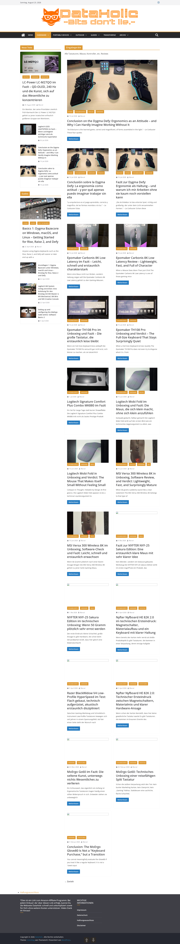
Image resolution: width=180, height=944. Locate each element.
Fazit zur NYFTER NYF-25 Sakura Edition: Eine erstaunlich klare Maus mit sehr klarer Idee (134, 551)
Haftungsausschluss (29, 892)
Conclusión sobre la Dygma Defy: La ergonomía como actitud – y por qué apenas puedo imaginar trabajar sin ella (86, 189)
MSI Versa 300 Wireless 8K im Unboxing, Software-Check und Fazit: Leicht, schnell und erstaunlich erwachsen (87, 551)
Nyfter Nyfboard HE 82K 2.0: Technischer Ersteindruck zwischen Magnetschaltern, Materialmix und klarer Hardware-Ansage (135, 700)
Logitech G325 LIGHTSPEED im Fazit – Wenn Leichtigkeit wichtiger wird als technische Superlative (47, 131)
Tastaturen (143, 684)
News (30, 35)
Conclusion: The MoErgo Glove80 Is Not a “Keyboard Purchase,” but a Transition (86, 850)
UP (86, 940)
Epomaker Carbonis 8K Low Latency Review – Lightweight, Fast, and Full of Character (136, 261)
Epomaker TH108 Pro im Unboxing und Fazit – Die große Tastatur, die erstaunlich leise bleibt (84, 335)
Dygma (70, 112)
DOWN (93, 940)
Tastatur (142, 608)
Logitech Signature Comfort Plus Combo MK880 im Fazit (86, 403)
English (90, 112)
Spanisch (101, 173)
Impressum (81, 910)
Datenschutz (82, 915)
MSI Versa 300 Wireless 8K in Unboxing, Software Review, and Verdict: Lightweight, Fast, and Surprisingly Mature (136, 479)
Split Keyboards (43, 223)
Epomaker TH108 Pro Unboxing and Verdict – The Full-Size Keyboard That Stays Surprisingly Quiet (136, 335)
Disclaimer (81, 925)
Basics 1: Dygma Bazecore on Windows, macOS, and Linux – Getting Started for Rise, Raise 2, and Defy (40, 235)
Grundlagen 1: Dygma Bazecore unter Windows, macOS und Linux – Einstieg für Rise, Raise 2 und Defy (48, 270)
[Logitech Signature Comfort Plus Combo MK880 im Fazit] (88, 379)
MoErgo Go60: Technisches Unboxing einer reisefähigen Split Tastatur (135, 775)
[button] (47, 35)
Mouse (141, 392)
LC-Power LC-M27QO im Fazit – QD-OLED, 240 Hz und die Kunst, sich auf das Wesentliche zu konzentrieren (39, 91)
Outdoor (80, 35)
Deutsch (119, 173)
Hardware (41, 35)
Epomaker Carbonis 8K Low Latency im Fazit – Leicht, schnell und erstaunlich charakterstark (86, 263)
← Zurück (69, 881)
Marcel (82, 116)
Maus (92, 464)
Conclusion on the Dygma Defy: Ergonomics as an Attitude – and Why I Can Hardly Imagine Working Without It (111, 123)
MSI (149, 464)
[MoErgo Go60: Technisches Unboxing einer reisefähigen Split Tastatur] (136, 749)
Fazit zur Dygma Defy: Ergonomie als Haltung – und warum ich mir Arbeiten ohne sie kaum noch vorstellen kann (136, 189)
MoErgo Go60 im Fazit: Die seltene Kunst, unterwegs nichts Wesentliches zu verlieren (85, 777)
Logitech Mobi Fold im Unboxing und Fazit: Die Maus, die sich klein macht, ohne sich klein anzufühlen (134, 407)
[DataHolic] (23, 35)
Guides (94, 35)
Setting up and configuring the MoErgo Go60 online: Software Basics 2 (47, 313)
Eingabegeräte (80, 112)
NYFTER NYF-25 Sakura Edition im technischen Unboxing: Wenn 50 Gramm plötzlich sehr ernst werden (86, 623)
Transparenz (110, 35)
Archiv (123, 35)
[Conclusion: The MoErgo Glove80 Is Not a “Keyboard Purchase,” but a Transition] (88, 824)
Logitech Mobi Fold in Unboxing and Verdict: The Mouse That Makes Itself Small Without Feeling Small (86, 479)
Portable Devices (61, 35)
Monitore (45, 77)
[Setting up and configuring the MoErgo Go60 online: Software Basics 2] (28, 315)
